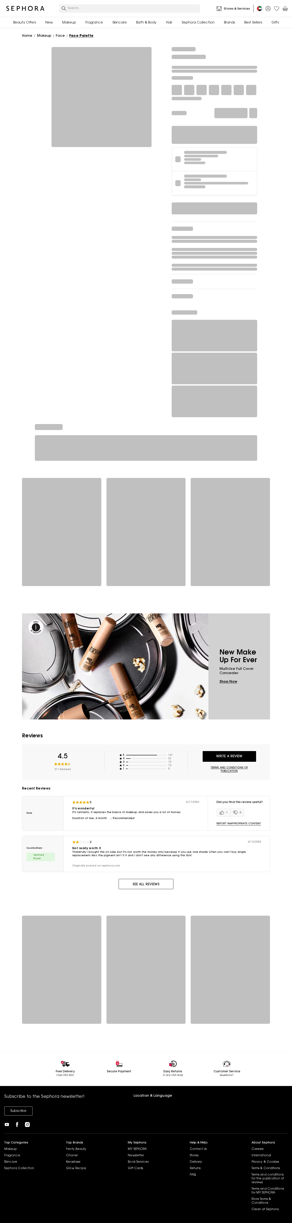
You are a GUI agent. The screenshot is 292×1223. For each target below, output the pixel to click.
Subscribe (18, 1111)
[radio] (223, 812)
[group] (230, 813)
